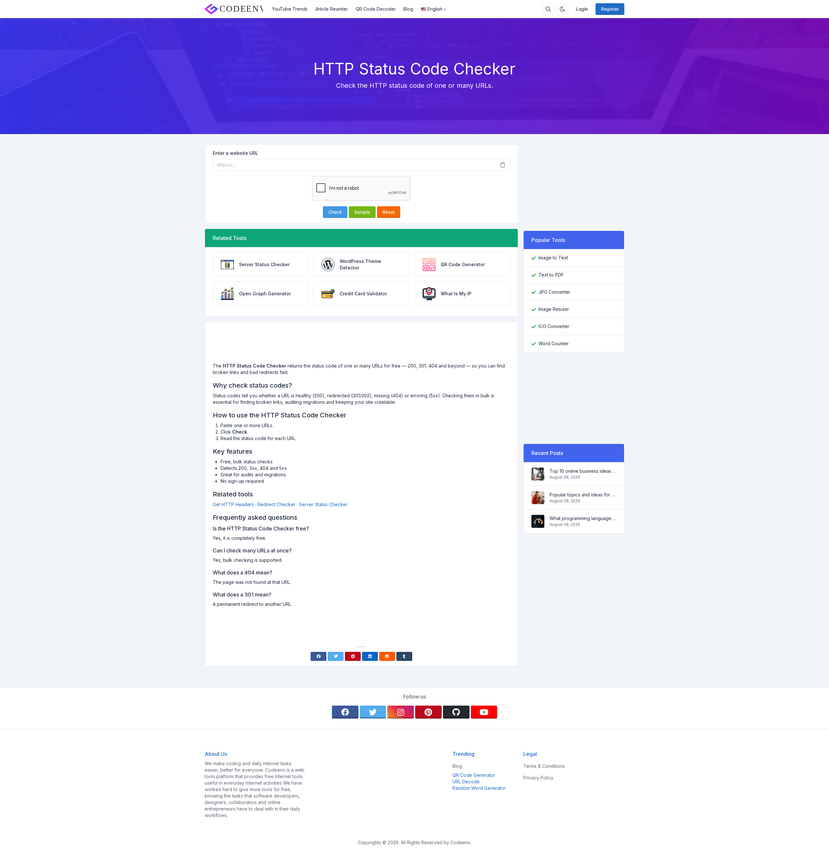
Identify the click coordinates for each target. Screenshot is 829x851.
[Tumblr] (404, 656)
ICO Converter (554, 326)
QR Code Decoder (376, 9)
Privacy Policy (538, 777)
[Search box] (548, 9)
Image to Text (553, 257)
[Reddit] (387, 656)
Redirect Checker (276, 504)
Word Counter (554, 343)
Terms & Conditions (544, 766)
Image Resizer (554, 309)
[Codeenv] (236, 9)
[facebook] (345, 712)
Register (610, 9)
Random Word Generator (479, 788)
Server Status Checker (323, 504)
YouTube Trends (290, 9)
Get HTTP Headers (233, 504)
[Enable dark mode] (562, 9)
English (434, 9)
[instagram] (400, 712)
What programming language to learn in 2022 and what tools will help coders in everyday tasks (583, 518)
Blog (408, 9)
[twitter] (373, 712)
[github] (456, 712)
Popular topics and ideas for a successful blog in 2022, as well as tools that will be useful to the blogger (583, 494)
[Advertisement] (361, 344)
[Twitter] (336, 656)
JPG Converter (554, 292)
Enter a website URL (235, 153)
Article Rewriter (331, 9)
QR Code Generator (473, 775)
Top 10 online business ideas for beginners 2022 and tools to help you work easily (583, 471)
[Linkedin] (370, 656)
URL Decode (466, 781)
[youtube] (484, 712)
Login (582, 9)
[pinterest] (428, 712)
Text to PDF (551, 275)
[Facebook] (318, 656)
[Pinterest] (353, 656)
